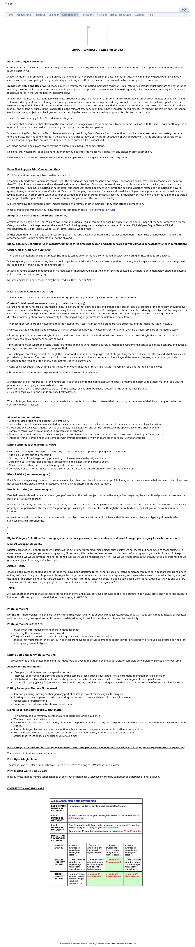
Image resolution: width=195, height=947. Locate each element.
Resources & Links (120, 14)
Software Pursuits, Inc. (126, 943)
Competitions (70, 14)
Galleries (140, 14)
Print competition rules (102, 209)
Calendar (54, 14)
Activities (102, 14)
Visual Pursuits (88, 943)
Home (10, 14)
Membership (24, 14)
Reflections (87, 14)
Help (150, 14)
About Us (40, 14)
